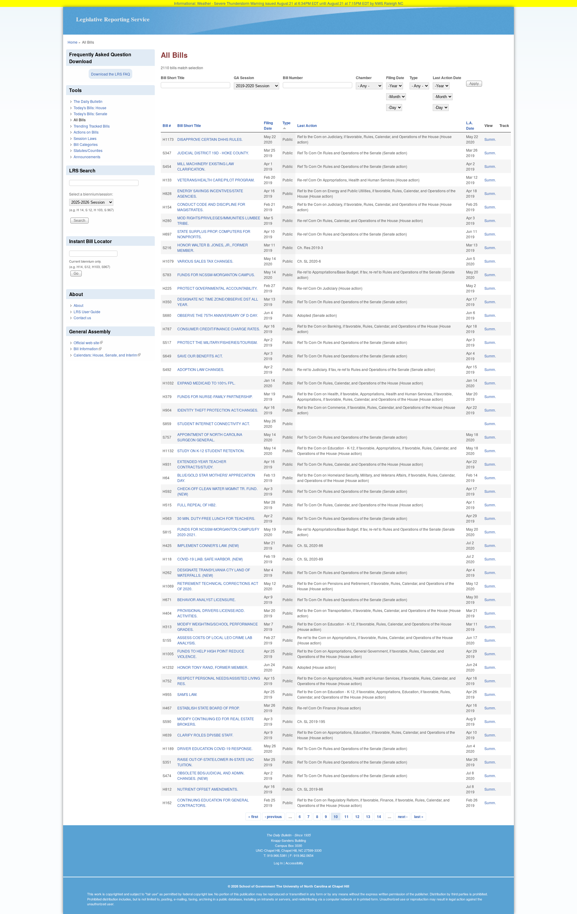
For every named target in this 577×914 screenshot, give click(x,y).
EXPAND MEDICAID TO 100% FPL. (206, 382)
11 (346, 816)
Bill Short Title (173, 77)
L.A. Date (470, 125)
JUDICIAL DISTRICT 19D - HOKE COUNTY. (213, 152)
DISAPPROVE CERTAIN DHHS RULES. (210, 139)
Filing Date (395, 77)
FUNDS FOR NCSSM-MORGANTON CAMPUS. (216, 274)
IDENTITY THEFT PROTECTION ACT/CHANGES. (217, 409)
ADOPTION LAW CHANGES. (200, 369)
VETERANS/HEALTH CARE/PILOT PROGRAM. (216, 179)
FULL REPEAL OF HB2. (196, 504)
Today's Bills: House (90, 107)
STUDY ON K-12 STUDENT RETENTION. (211, 450)
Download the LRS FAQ (110, 73)
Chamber (364, 77)
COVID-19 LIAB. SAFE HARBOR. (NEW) (210, 558)
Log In (278, 862)
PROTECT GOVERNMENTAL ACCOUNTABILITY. (217, 288)
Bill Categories (86, 144)
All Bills (80, 119)
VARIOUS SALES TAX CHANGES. (205, 261)
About (78, 305)
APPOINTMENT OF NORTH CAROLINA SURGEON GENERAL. (209, 437)
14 (379, 816)
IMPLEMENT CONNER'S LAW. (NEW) (208, 545)
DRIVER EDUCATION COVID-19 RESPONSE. (214, 748)
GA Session (244, 77)
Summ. (490, 139)
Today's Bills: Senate (90, 113)
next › (403, 816)
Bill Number (293, 77)
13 (368, 816)
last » (418, 816)
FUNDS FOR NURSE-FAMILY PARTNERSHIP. (214, 396)
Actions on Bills (86, 131)
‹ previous (273, 816)
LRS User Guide (87, 311)
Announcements (87, 156)
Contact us (82, 317)
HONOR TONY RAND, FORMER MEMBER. (212, 667)
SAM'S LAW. (187, 694)
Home (73, 42)
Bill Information (88, 348)
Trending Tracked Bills (92, 125)
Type (414, 77)
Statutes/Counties (88, 150)
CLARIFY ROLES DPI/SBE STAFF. (205, 734)
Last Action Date (447, 77)
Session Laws (85, 138)
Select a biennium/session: (91, 193)
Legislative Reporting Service (113, 19)
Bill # (167, 125)
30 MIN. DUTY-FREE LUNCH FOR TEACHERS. (216, 518)
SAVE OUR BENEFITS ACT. (200, 355)
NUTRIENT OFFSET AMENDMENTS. (207, 789)
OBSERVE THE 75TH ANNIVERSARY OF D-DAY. (217, 315)
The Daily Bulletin (88, 101)
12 (357, 816)
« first (253, 816)
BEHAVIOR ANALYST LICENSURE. (206, 599)
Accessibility (294, 862)
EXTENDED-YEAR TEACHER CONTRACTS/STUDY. (201, 464)
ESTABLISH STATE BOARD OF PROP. (208, 707)
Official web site (88, 342)
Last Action (307, 125)
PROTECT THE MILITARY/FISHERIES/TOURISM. (217, 342)
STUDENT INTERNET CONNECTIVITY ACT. (213, 423)
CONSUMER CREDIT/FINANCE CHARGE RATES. (218, 328)
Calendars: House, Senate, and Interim (107, 354)
